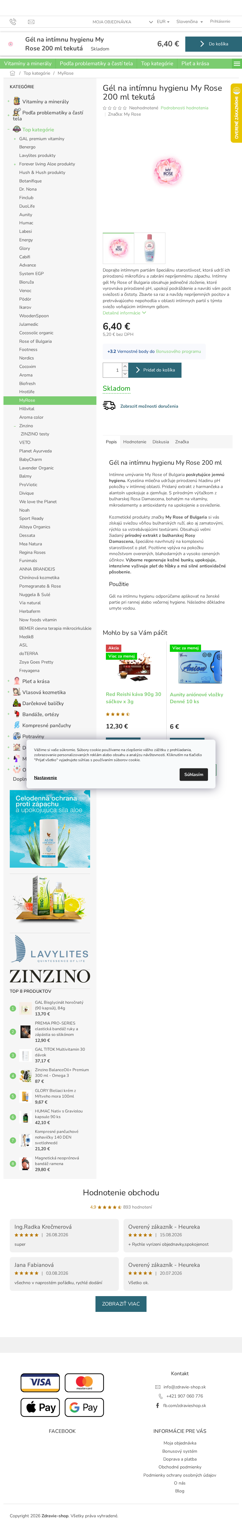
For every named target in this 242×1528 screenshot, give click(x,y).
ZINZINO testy (35, 434)
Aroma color (31, 417)
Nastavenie (45, 777)
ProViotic (28, 485)
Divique (26, 493)
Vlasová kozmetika (44, 692)
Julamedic (28, 324)
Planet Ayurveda (35, 451)
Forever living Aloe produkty (47, 164)
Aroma (25, 375)
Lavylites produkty (37, 155)
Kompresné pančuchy (46, 725)
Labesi (25, 231)
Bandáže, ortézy (40, 714)
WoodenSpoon (34, 316)
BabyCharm (30, 459)
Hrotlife (26, 392)
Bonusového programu (178, 351)
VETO (25, 442)
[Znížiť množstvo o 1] (125, 373)
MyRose (27, 400)
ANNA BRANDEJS (37, 569)
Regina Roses (32, 552)
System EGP (31, 274)
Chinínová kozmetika (39, 578)
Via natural (30, 603)
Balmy (25, 476)
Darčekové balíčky (43, 703)
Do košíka (218, 44)
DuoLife (27, 206)
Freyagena (29, 671)
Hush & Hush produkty (42, 172)
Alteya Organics (34, 527)
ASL (23, 645)
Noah (24, 510)
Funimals (28, 561)
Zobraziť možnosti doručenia (149, 406)
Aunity (25, 215)
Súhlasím (193, 775)
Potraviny (33, 736)
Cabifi (24, 257)
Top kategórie (38, 129)
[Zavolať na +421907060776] (19, 21)
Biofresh (27, 384)
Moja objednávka (112, 22)
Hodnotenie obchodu (121, 1192)
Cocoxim (27, 367)
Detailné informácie (121, 313)
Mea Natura (30, 544)
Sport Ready (31, 518)
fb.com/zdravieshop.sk (184, 1406)
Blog (179, 1491)
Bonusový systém (179, 1451)
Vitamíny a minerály (45, 101)
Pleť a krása (36, 681)
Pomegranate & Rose (40, 586)
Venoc (25, 291)
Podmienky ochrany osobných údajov (179, 1475)
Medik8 (26, 637)
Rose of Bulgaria (35, 341)
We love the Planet (38, 502)
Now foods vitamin (38, 620)
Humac (26, 223)
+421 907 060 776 (184, 1396)
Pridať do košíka (159, 370)
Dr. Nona (28, 189)
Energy (26, 240)
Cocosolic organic (36, 333)
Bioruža (26, 282)
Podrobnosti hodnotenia (184, 108)
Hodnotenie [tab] (134, 442)
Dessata (27, 535)
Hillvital (26, 409)
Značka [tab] (182, 442)
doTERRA (28, 654)
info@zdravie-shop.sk (185, 1387)
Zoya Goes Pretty (36, 662)
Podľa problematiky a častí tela (48, 115)
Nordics (26, 358)
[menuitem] (27, 64)
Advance (27, 265)
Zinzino (26, 426)
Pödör (25, 299)
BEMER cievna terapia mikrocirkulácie (55, 628)
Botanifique (30, 181)
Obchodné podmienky (179, 1467)
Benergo (27, 147)
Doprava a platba (180, 1459)
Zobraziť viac (121, 1304)
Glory (24, 248)
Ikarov (25, 307)
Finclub (26, 198)
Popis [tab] (111, 442)
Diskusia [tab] (161, 442)
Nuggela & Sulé (34, 595)
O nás (180, 1483)
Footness (28, 350)
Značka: (124, 114)
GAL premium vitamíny (41, 139)
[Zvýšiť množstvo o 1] (125, 366)
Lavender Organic (36, 468)
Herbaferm (29, 611)
